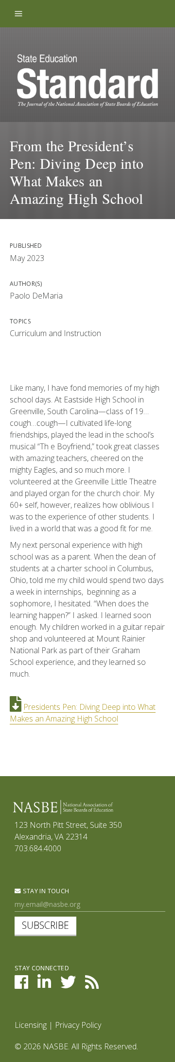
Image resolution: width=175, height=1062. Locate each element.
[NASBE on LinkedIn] (44, 985)
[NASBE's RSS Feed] (92, 985)
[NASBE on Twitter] (68, 985)
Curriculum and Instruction (55, 333)
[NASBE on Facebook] (21, 985)
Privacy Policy (78, 1025)
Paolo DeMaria (36, 295)
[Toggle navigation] (18, 13)
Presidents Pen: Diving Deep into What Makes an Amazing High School (83, 712)
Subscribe (45, 925)
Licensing (31, 1025)
